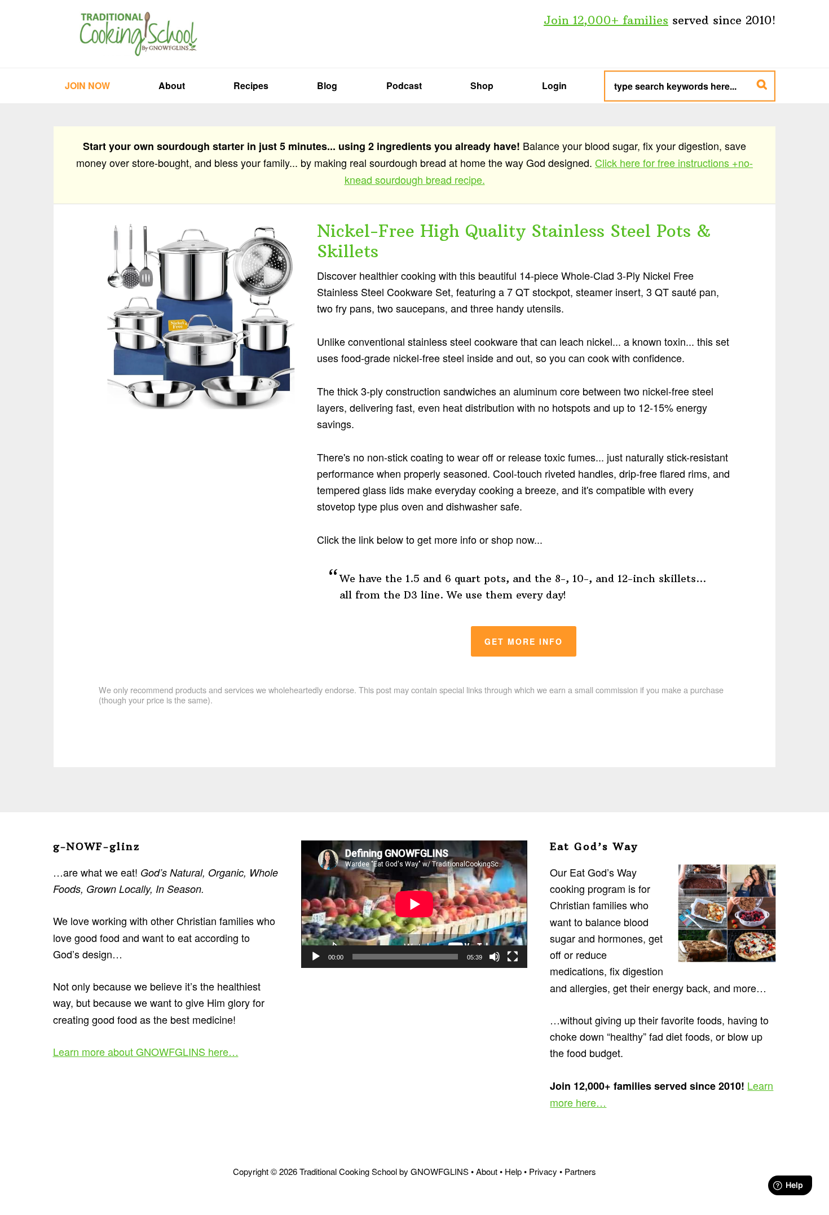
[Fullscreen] (512, 956)
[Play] (315, 956)
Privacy (543, 1171)
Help (513, 1171)
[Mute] (494, 956)
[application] (414, 904)
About (486, 1171)
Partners (580, 1171)
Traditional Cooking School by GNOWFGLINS (138, 33)
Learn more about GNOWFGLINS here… (146, 1051)
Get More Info (523, 641)
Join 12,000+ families (606, 20)
